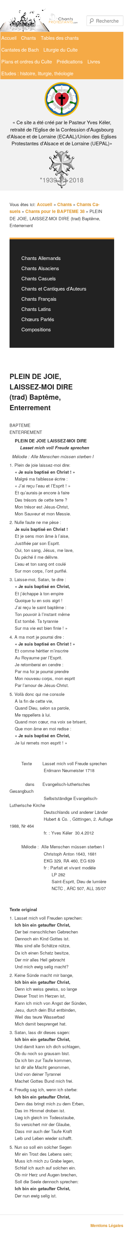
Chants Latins (36, 308)
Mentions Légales (106, 1225)
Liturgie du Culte (60, 49)
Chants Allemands (41, 257)
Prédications (70, 61)
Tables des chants (60, 37)
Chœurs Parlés (37, 319)
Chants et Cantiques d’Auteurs (54, 288)
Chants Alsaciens (40, 268)
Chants (28, 37)
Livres (93, 61)
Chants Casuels (38, 278)
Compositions (36, 329)
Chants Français (39, 298)
